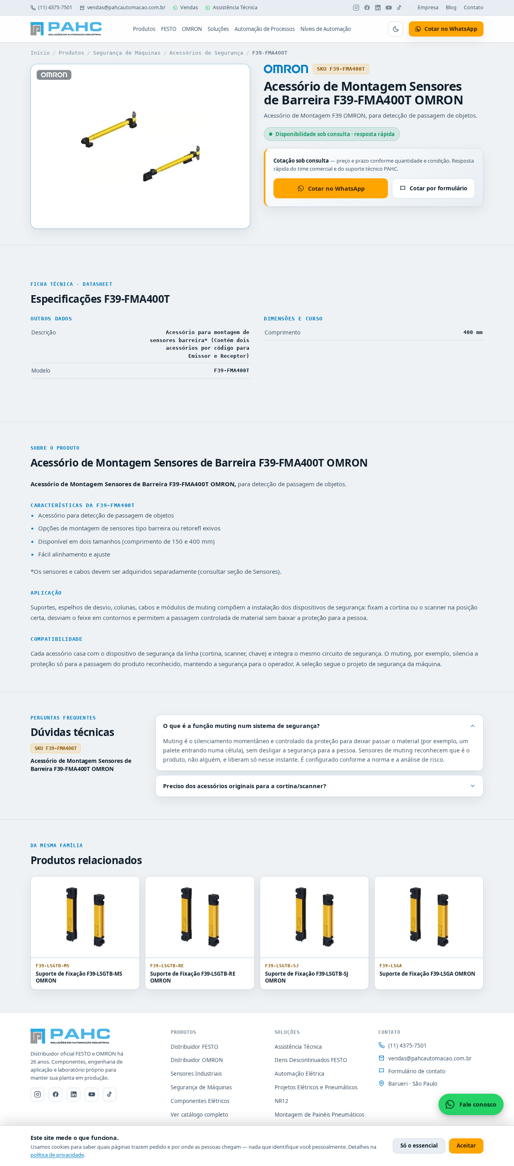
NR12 (281, 1101)
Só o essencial (419, 1145)
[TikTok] (399, 7)
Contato (473, 7)
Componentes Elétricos (200, 1101)
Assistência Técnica (235, 7)
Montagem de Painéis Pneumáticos (319, 1114)
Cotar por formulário (438, 188)
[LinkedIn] (378, 7)
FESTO (168, 29)
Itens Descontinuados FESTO (311, 1060)
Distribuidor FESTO (194, 1046)
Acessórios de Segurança (206, 53)
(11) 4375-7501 (55, 7)
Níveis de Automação (325, 29)
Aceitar (466, 1145)
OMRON (192, 29)
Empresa (428, 7)
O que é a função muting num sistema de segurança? (241, 726)
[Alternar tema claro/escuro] (395, 29)
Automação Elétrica (299, 1073)
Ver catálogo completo (199, 1114)
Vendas (189, 7)
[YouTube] (389, 7)
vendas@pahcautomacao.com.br (126, 7)
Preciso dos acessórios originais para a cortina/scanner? (244, 786)
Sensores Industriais (196, 1073)
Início (40, 53)
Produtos (144, 29)
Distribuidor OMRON (197, 1060)
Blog (451, 7)
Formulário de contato (416, 1071)
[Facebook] (367, 7)
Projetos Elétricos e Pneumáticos (316, 1087)
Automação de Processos (265, 29)
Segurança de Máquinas (127, 53)
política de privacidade (57, 1154)
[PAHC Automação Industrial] (66, 29)
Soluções (218, 29)
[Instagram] (356, 7)
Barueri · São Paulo (412, 1083)
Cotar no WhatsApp (336, 188)
